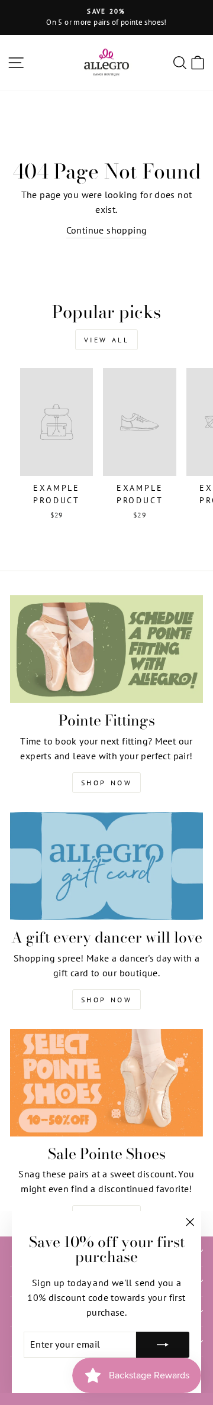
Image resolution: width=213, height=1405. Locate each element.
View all (107, 339)
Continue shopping (106, 230)
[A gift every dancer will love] (106, 866)
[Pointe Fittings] (106, 649)
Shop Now (107, 782)
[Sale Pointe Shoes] (106, 1082)
